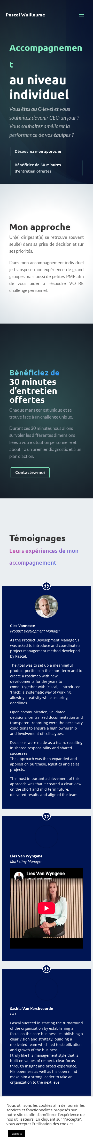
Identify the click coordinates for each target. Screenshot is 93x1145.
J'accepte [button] (16, 1133)
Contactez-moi (30, 472)
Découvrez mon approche (38, 151)
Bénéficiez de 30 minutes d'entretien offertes (38, 168)
